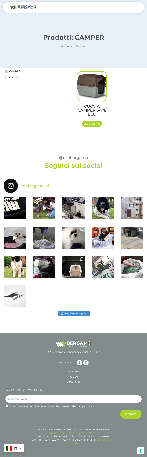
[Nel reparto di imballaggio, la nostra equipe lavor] (103, 238)
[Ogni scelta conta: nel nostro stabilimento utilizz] (132, 267)
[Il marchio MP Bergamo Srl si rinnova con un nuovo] (15, 296)
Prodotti (73, 376)
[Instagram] (86, 362)
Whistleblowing (89, 433)
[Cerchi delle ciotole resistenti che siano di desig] (73, 238)
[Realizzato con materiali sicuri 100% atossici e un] (103, 208)
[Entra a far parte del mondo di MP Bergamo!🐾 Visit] (132, 208)
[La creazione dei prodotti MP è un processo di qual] (44, 238)
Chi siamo (73, 371)
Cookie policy (68, 433)
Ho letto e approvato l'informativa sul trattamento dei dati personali (51, 406)
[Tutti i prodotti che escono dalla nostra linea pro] (44, 267)
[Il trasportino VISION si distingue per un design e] (73, 267)
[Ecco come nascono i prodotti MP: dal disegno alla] (15, 208)
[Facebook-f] (79, 362)
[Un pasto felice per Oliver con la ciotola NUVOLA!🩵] (15, 267)
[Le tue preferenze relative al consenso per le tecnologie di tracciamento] (140, 450)
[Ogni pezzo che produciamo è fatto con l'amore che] (73, 208)
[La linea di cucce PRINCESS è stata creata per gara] (132, 238)
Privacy (53, 433)
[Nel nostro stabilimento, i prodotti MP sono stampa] (103, 267)
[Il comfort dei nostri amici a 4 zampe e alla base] (15, 238)
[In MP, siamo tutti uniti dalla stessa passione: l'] (44, 208)
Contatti (73, 382)
